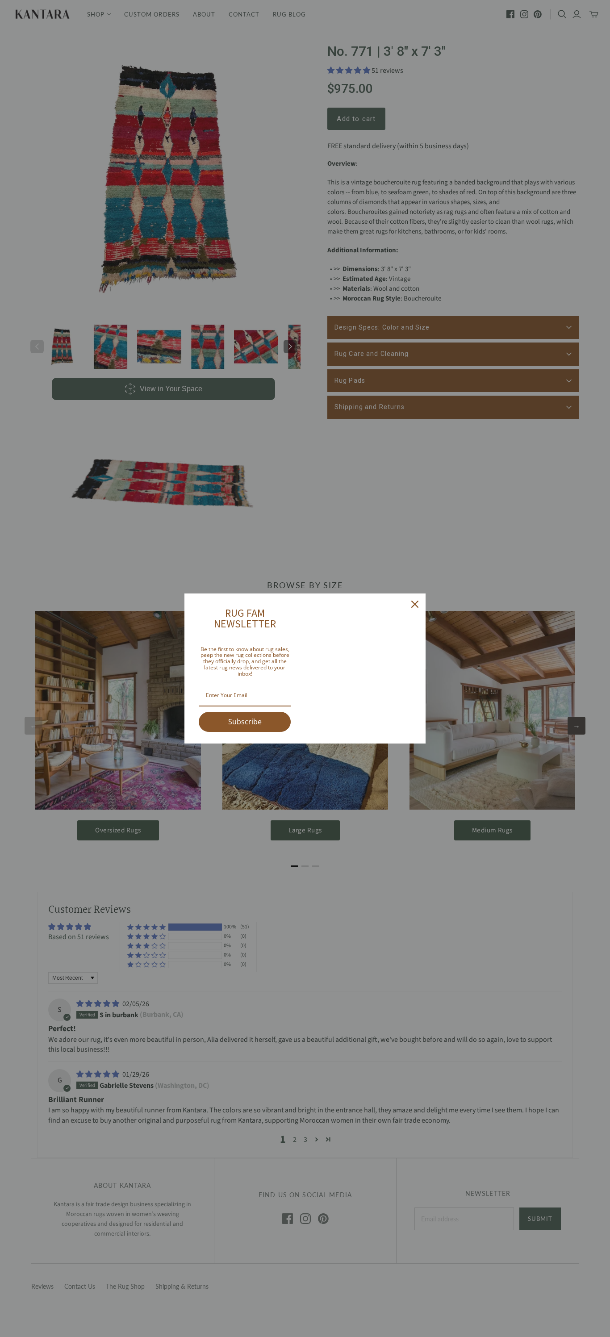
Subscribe (245, 722)
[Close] (415, 604)
